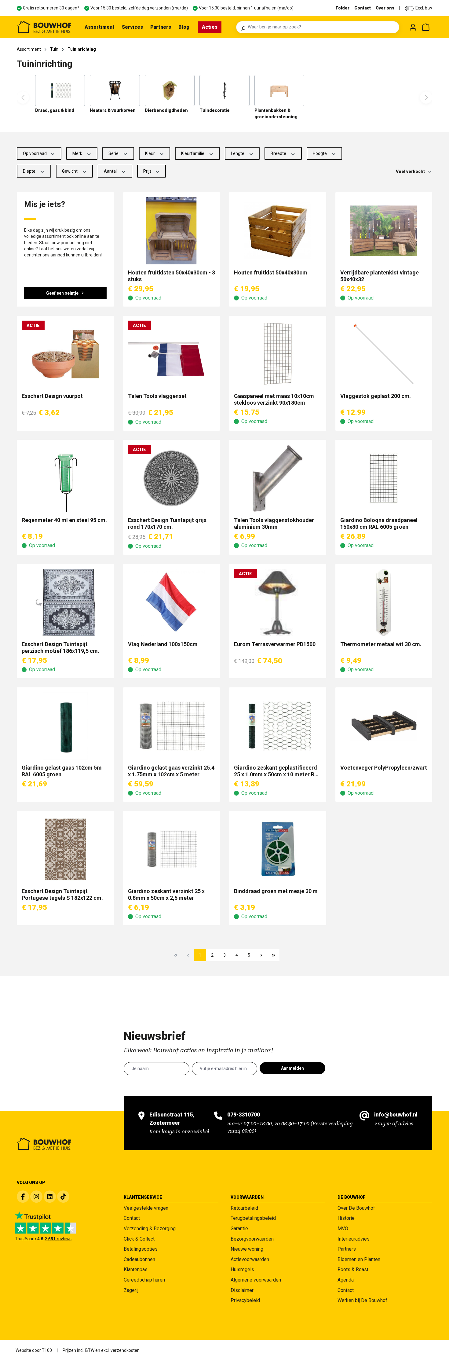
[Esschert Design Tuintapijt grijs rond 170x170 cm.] (171, 478)
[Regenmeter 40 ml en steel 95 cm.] (65, 478)
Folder (342, 8)
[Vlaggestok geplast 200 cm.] (384, 354)
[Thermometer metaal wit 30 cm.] (384, 602)
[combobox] (322, 27)
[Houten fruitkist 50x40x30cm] (277, 230)
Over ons (385, 8)
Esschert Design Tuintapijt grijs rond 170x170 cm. (167, 523)
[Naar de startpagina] (44, 27)
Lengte (238, 153)
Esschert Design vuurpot (52, 396)
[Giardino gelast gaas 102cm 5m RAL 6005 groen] (65, 726)
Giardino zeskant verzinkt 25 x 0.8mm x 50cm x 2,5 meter (166, 894)
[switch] (409, 8)
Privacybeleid (245, 1300)
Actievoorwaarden (250, 1259)
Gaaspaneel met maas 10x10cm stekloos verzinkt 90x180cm (274, 399)
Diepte (29, 171)
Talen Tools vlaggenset (157, 396)
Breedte (279, 153)
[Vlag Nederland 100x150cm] (171, 602)
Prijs (147, 171)
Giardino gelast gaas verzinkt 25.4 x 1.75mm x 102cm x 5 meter (171, 771)
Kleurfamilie (193, 153)
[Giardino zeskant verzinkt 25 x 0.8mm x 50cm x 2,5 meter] (171, 849)
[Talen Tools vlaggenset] (171, 354)
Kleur (150, 153)
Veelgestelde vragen (146, 1208)
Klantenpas (136, 1269)
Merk (77, 153)
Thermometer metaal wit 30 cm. (381, 644)
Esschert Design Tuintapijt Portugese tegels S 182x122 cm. (62, 894)
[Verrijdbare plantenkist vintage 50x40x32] (384, 230)
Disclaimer (242, 1290)
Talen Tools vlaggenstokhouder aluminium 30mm (274, 523)
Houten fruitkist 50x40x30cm (270, 272)
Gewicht (70, 171)
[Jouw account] (413, 27)
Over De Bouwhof (356, 1208)
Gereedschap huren (144, 1280)
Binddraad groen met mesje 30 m (276, 891)
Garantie (239, 1228)
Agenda (346, 1280)
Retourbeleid (244, 1208)
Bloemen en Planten (359, 1259)
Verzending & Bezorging (150, 1228)
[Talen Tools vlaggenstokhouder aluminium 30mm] (277, 478)
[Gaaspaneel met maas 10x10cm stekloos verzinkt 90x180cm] (277, 354)
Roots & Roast (353, 1269)
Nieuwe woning (247, 1249)
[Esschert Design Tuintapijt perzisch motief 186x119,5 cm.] (65, 602)
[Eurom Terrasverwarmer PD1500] (277, 602)
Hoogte (320, 153)
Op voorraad (35, 153)
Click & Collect (139, 1239)
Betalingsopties (141, 1249)
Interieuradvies (354, 1239)
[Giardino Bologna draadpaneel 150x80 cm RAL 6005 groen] (384, 478)
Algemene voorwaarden (256, 1280)
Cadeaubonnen (139, 1259)
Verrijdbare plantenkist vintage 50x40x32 (379, 275)
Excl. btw (423, 8)
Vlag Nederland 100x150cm (163, 644)
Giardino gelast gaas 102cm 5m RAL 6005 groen (62, 771)
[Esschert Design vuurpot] (65, 354)
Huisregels (242, 1269)
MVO (343, 1228)
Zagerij (131, 1290)
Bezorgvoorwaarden (252, 1239)
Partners (347, 1249)
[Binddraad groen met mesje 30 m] (277, 849)
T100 (47, 1350)
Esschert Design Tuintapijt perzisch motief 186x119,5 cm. (60, 647)
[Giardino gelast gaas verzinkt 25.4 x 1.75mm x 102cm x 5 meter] (171, 726)
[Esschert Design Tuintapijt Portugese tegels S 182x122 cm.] (65, 849)
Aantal (111, 171)
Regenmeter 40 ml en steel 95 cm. (64, 520)
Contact (362, 8)
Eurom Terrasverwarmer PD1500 (275, 644)
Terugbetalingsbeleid (253, 1218)
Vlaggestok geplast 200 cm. (375, 396)
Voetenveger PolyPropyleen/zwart (383, 767)
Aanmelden (292, 1068)
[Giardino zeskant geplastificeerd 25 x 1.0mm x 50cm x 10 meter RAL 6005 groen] (277, 726)
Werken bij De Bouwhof (362, 1300)
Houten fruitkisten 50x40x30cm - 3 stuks (171, 275)
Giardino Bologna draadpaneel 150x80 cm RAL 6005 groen (379, 523)
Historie (346, 1218)
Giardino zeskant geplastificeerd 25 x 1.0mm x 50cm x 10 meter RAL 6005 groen (277, 771)
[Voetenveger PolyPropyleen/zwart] (384, 726)
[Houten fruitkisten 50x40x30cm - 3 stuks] (171, 230)
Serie (113, 153)
